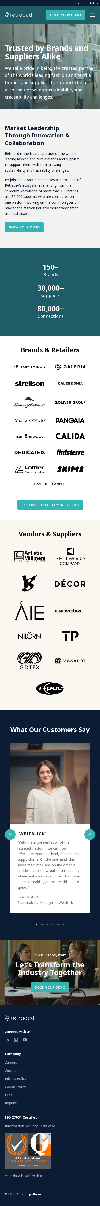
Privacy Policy (15, 1078)
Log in (77, 3)
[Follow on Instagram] (16, 1039)
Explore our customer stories (50, 505)
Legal (9, 1095)
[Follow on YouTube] (24, 1039)
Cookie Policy (15, 1087)
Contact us (91, 3)
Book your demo (65, 15)
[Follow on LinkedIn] (7, 1039)
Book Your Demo (24, 227)
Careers (11, 1062)
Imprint (11, 1103)
